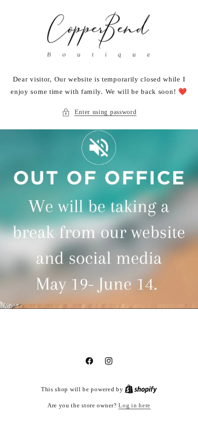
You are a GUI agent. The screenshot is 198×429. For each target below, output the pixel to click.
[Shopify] (141, 389)
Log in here (134, 405)
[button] (99, 112)
